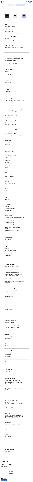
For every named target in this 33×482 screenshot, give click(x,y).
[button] (24, 1)
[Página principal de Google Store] (4, 1)
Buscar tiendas (3, 480)
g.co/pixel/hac (17, 417)
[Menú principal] (1, 2)
